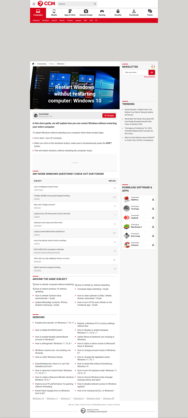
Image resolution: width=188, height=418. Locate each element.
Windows (45, 20)
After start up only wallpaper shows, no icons (51, 258)
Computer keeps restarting (89, 289)
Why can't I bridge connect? (44, 205)
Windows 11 (52, 398)
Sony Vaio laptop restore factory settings (50, 240)
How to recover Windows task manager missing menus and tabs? (95, 378)
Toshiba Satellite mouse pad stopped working (52, 196)
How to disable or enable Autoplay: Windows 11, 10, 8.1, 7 (93, 331)
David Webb (44, 114)
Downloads (134, 15)
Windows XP (108, 398)
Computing (41, 64)
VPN (91, 20)
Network (37, 208)
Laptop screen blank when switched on (49, 231)
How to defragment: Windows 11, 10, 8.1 (53, 343)
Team (77, 405)
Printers (70, 20)
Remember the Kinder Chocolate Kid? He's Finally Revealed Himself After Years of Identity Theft (139, 121)
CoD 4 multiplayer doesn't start (46, 187)
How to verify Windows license (49, 357)
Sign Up (71, 405)
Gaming (102, 15)
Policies (117, 405)
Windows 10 (38, 398)
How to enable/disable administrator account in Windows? (51, 338)
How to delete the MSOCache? (48, 330)
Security (117, 15)
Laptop (37, 199)
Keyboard (38, 226)
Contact (110, 405)
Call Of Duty (38, 190)
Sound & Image (86, 15)
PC (96, 20)
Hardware (36, 20)
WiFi (85, 20)
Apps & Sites (69, 15)
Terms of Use (85, 405)
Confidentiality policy (98, 405)
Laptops (78, 20)
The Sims (37, 270)
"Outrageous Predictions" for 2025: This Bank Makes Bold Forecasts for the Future (139, 131)
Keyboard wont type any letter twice (48, 223)
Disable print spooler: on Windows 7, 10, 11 (54, 323)
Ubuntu (62, 20)
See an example (149, 77)
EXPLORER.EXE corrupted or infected (49, 249)
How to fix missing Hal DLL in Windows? (95, 390)
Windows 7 (66, 398)
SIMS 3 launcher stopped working (47, 267)
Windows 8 (79, 398)
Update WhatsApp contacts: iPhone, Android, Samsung (51, 303)
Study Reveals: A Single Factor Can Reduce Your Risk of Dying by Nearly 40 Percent (139, 112)
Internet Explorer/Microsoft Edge (47, 252)
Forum (150, 15)
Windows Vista (93, 398)
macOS (54, 20)
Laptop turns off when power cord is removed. (52, 214)
